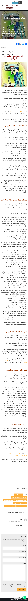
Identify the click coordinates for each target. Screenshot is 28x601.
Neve (25, 599)
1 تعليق (5, 22)
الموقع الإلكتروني (22, 557)
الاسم (24, 545)
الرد (2, 520)
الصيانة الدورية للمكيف (6, 26)
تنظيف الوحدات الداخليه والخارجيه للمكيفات (19, 497)
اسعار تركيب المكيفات (16, 26)
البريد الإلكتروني (22, 551)
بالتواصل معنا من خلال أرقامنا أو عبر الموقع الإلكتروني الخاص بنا (14, 454)
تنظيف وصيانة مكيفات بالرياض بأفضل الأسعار (17, 27)
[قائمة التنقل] (2, 5)
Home (16, 14)
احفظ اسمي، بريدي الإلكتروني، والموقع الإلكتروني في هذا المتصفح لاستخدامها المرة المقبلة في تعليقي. (14, 585)
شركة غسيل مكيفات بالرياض (19, 31)
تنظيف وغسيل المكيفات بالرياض (20, 500)
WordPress (13, 599)
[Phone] (24, 597)
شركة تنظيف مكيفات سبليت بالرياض (9, 29)
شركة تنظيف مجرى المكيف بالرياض (20, 503)
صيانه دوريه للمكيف (9, 31)
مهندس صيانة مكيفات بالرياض (8, 35)
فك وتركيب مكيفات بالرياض (9, 505)
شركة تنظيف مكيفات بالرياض (19, 24)
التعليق (24, 563)
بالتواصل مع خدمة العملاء (16, 112)
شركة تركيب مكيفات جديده (8, 500)
